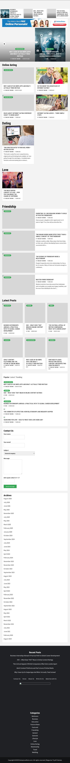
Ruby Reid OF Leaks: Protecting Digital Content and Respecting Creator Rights (57, 362)
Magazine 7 (49, 760)
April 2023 (7, 591)
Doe (47, 59)
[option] (24, 13)
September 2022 (9, 606)
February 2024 (8, 558)
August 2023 (8, 576)
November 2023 (9, 565)
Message (7, 458)
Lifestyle (35, 738)
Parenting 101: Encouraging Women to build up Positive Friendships (51, 214)
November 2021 (9, 624)
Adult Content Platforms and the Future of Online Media (12, 361)
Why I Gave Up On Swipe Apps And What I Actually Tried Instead (20, 54)
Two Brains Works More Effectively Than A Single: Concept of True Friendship (51, 235)
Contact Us (16, 679)
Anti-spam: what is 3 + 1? (12, 478)
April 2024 (7, 554)
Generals (52, 340)
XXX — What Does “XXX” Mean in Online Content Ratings (34, 327)
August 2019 (8, 639)
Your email (7, 442)
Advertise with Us (51, 679)
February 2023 (8, 595)
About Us (31, 679)
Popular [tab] (6, 377)
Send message (10, 486)
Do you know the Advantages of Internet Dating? (48, 87)
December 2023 (9, 561)
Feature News (35, 725)
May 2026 (6, 510)
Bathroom (35, 716)
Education (50, 49)
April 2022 (7, 617)
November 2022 (9, 598)
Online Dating (19, 49)
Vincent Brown (16, 59)
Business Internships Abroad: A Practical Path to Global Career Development (50, 54)
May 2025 (6, 521)
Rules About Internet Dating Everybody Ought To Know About (18, 114)
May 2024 (6, 550)
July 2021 (7, 628)
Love (35, 741)
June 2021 (7, 631)
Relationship (35, 747)
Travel (51, 305)
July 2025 (7, 517)
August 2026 (8, 499)
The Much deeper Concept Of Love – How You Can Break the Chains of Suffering (12, 193)
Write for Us (40, 679)
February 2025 (8, 528)
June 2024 (7, 547)
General (29, 305)
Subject (6, 450)
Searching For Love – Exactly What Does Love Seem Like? (23, 420)
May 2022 (6, 613)
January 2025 (8, 532)
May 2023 (6, 587)
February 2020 (8, 635)
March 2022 (7, 620)
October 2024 (8, 536)
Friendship (7, 211)
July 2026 (7, 502)
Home (24, 679)
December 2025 (9, 513)
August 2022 (8, 609)
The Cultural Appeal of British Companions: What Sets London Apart (57, 327)
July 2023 (7, 580)
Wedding (35, 752)
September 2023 (9, 572)
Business (7, 340)
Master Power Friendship (45, 280)
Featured (35, 727)
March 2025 (7, 524)
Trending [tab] (19, 377)
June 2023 (7, 584)
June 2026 (7, 506)
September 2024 (9, 539)
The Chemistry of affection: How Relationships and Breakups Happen (28, 412)
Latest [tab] (12, 377)
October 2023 (8, 569)
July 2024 (7, 543)
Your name (7, 434)
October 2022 (8, 602)
